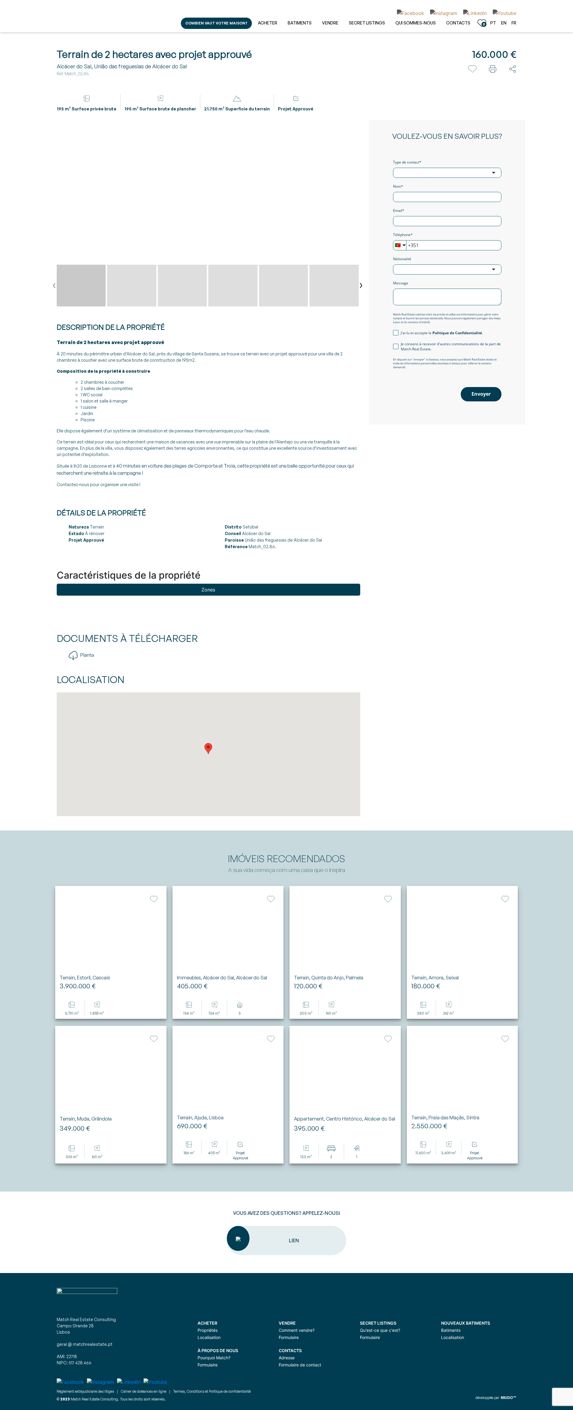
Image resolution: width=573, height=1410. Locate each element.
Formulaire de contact (300, 1364)
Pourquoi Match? (214, 1357)
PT (493, 22)
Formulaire (289, 1337)
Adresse (287, 1357)
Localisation (209, 1337)
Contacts (458, 22)
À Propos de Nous (218, 1350)
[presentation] (54, 286)
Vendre (330, 22)
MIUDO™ (508, 1398)
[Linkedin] (475, 13)
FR (514, 22)
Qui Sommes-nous (415, 22)
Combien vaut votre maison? (216, 23)
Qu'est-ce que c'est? (380, 1330)
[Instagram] (443, 13)
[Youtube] (503, 13)
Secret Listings (367, 22)
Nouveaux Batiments (465, 1323)
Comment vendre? (297, 1330)
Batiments (300, 22)
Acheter (267, 22)
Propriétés (208, 1330)
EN (503, 22)
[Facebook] (410, 13)
